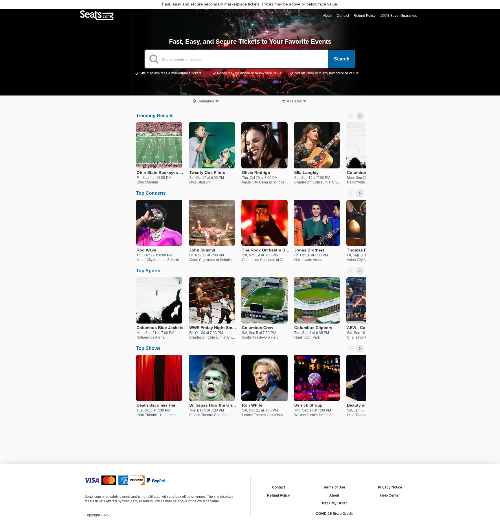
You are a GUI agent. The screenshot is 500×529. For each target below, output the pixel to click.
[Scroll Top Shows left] (351, 348)
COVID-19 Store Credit (334, 514)
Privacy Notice (390, 487)
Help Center (390, 495)
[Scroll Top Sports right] (360, 271)
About (334, 495)
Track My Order (334, 503)
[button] (250, 73)
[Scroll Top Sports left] (351, 271)
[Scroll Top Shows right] (360, 348)
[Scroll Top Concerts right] (360, 193)
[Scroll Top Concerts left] (351, 193)
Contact (278, 487)
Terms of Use (334, 487)
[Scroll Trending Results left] (351, 116)
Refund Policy (278, 495)
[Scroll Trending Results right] (360, 116)
